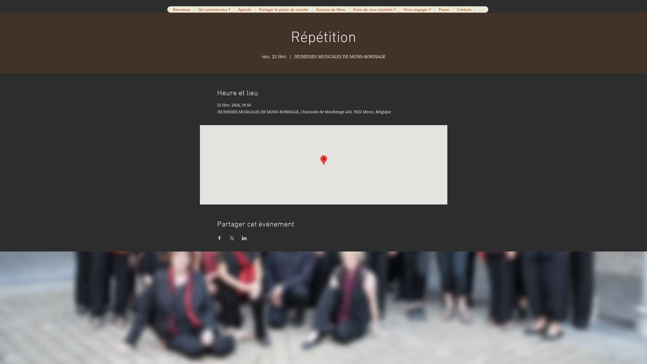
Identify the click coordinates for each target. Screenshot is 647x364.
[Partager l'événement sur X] (231, 238)
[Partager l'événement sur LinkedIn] (244, 238)
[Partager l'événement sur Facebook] (219, 238)
